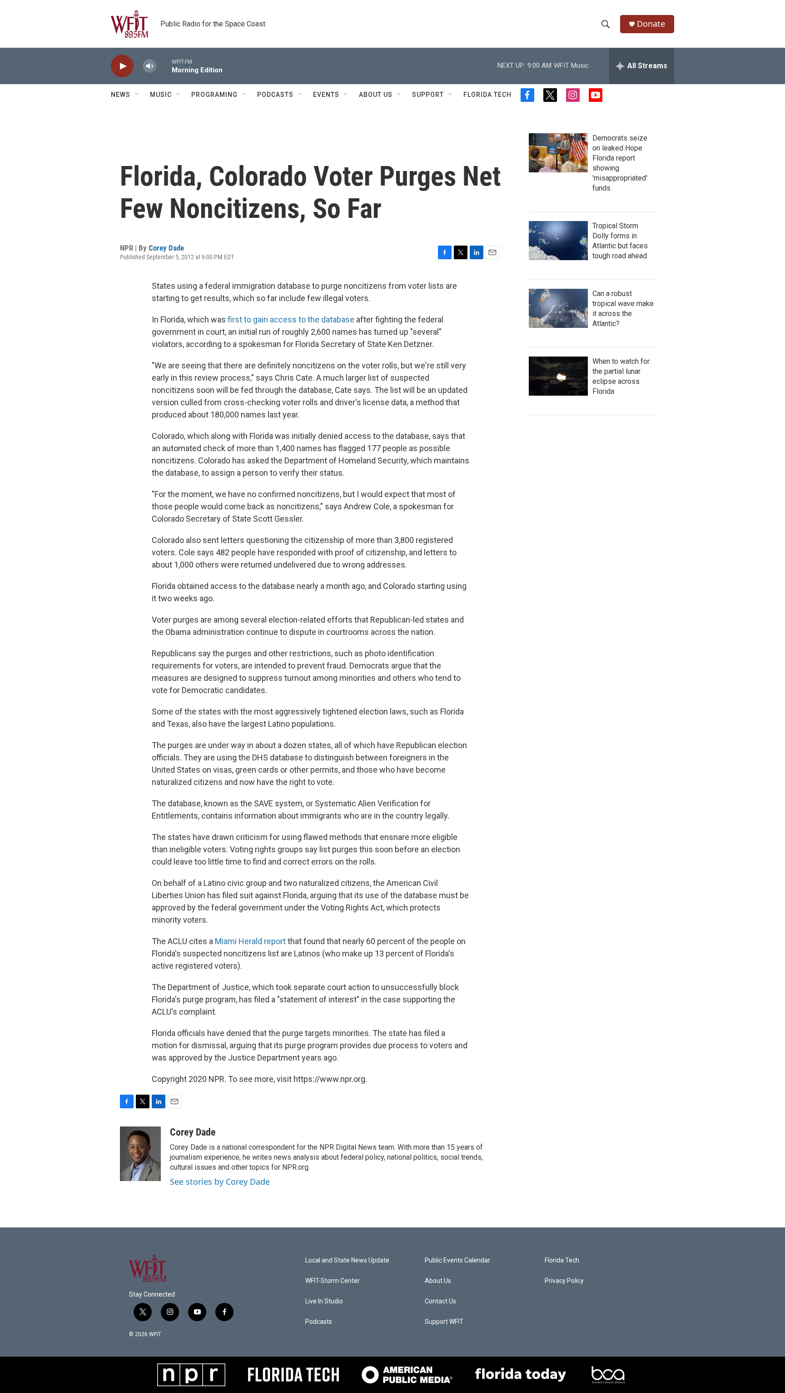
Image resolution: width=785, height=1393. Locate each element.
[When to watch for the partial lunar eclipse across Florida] (558, 376)
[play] (122, 66)
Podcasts (275, 94)
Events (326, 94)
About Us (375, 94)
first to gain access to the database (291, 319)
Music (161, 94)
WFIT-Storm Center (332, 1280)
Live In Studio (324, 1301)
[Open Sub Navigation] (137, 94)
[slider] (164, 65)
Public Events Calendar (457, 1260)
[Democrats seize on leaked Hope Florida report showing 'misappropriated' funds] (558, 152)
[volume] (149, 66)
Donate (651, 24)
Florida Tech (487, 94)
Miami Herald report (250, 941)
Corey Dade (166, 247)
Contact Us (440, 1301)
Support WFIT (444, 1321)
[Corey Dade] (140, 1153)
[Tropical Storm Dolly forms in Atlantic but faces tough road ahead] (558, 240)
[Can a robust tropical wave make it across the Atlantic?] (558, 308)
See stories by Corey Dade (220, 1181)
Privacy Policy (564, 1280)
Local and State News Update (347, 1260)
